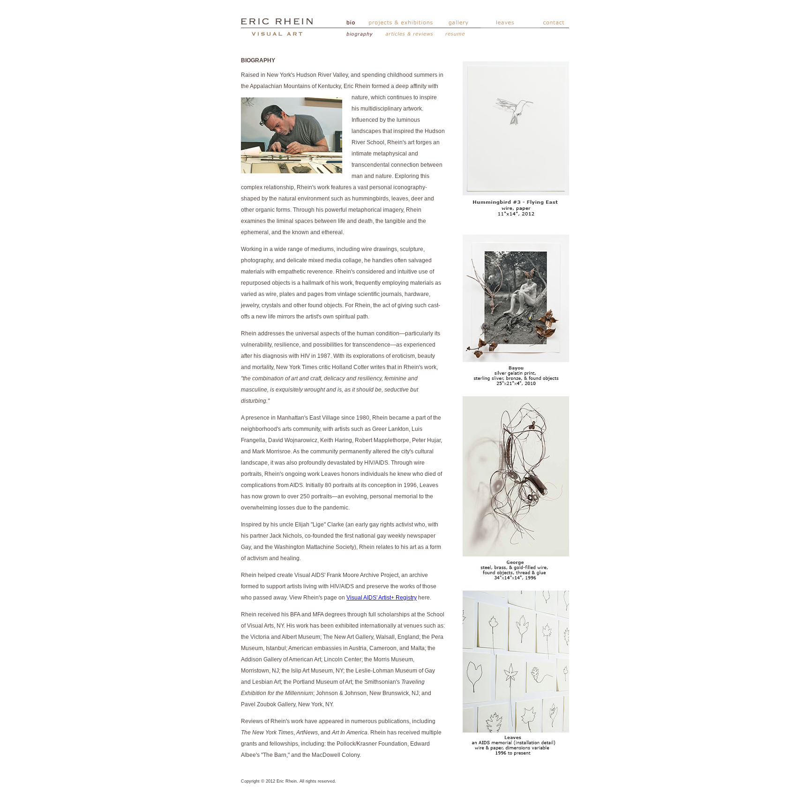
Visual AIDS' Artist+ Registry (381, 597)
